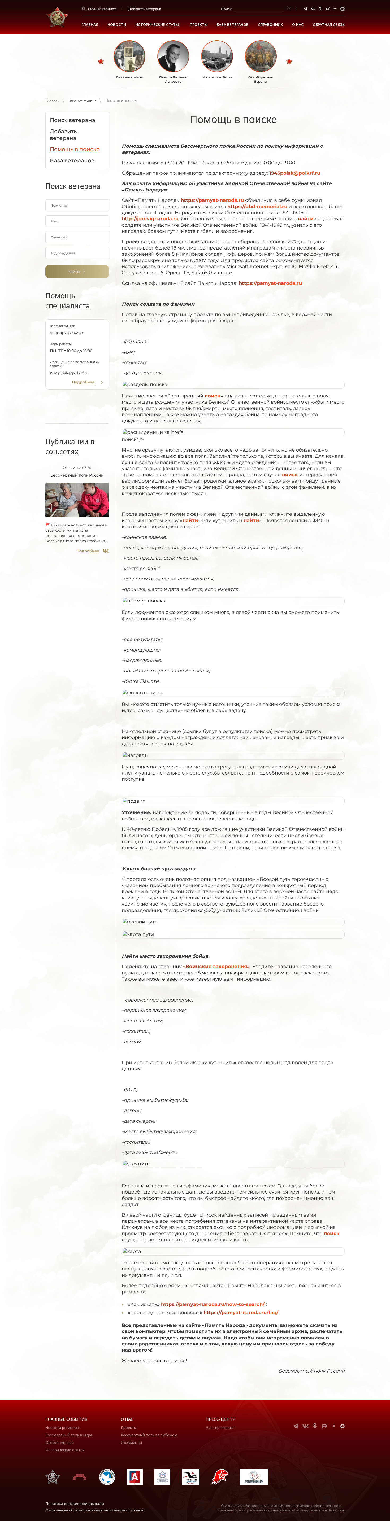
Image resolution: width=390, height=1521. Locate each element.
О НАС (298, 24)
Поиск (226, 9)
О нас (127, 1419)
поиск (212, 396)
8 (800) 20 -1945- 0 (67, 333)
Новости (116, 24)
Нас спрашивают (221, 1427)
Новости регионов (62, 1427)
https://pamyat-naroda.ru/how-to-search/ (213, 1304)
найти (306, 219)
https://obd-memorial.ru (257, 206)
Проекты (199, 24)
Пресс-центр (220, 1419)
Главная (89, 24)
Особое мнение (59, 1442)
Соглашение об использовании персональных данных (95, 1510)
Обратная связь (329, 24)
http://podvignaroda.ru (150, 219)
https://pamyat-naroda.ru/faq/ (240, 1312)
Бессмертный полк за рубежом (149, 1434)
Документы (131, 1442)
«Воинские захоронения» (216, 966)
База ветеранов (233, 24)
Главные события (66, 1419)
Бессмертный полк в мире (68, 1434)
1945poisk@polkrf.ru (69, 373)
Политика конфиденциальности (74, 1503)
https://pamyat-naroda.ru (212, 200)
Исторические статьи (157, 24)
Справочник (270, 24)
